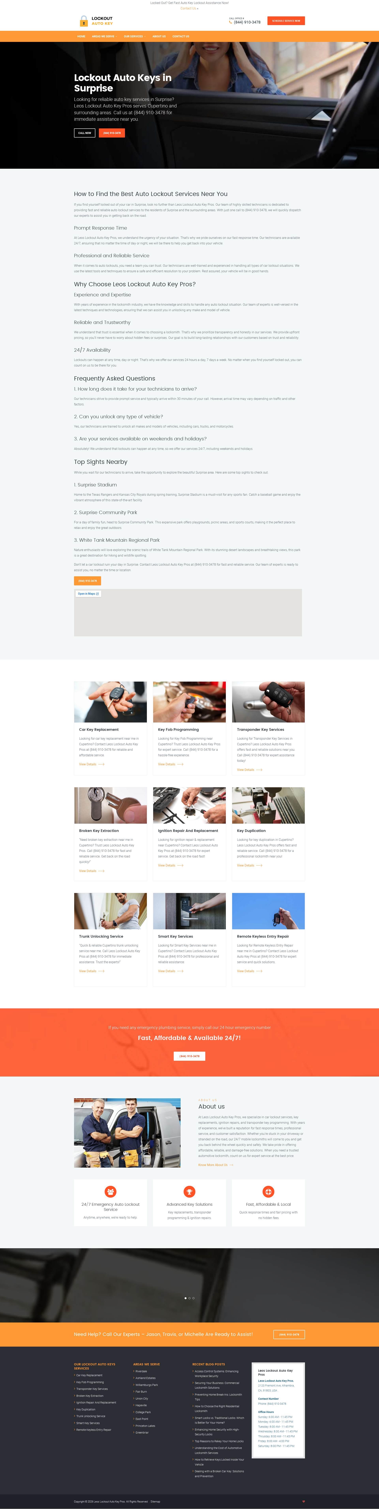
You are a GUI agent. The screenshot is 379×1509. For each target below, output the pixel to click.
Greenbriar (142, 1432)
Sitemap (155, 1501)
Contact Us (188, 8)
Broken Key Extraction (89, 1396)
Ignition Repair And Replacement (96, 1402)
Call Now (84, 133)
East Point (142, 1419)
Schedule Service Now (286, 20)
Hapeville (141, 1405)
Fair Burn (141, 1391)
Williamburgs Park (147, 1385)
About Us (159, 36)
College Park (143, 1412)
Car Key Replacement (89, 1375)
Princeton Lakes (145, 1426)
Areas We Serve (103, 36)
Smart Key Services (88, 1423)
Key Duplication (85, 1409)
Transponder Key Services (92, 1389)
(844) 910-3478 (247, 22)
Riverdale (141, 1371)
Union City (142, 1398)
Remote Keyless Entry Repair (93, 1430)
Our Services (133, 36)
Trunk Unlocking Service (90, 1416)
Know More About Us (213, 1165)
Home (81, 36)
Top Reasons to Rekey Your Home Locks (219, 1441)
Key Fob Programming (90, 1382)
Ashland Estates (146, 1378)
